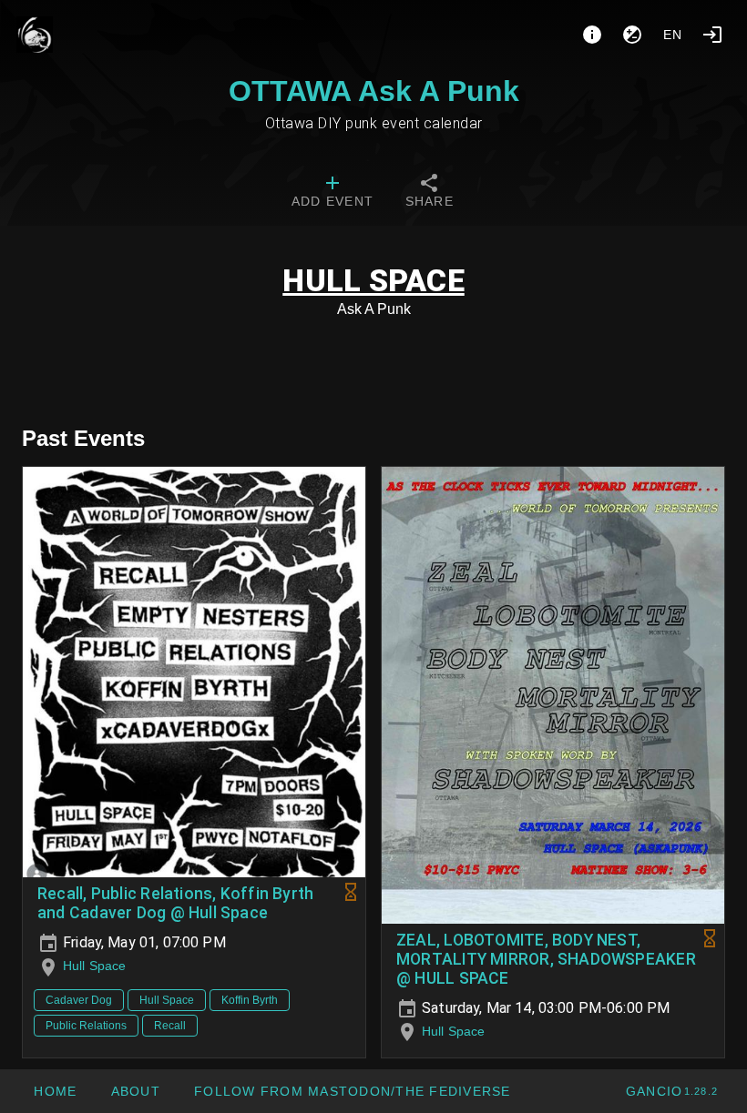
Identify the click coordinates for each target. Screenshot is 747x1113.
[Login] (712, 35)
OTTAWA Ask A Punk (374, 91)
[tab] (332, 193)
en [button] (673, 34)
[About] (592, 35)
